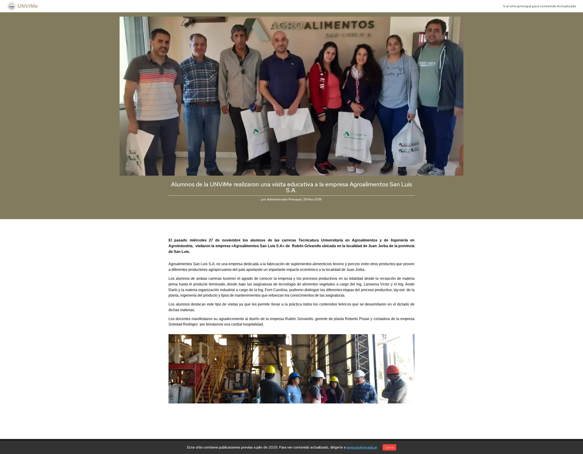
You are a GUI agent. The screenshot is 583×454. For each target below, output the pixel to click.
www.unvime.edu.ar (362, 447)
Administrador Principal (284, 199)
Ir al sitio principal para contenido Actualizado (539, 6)
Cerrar (389, 447)
